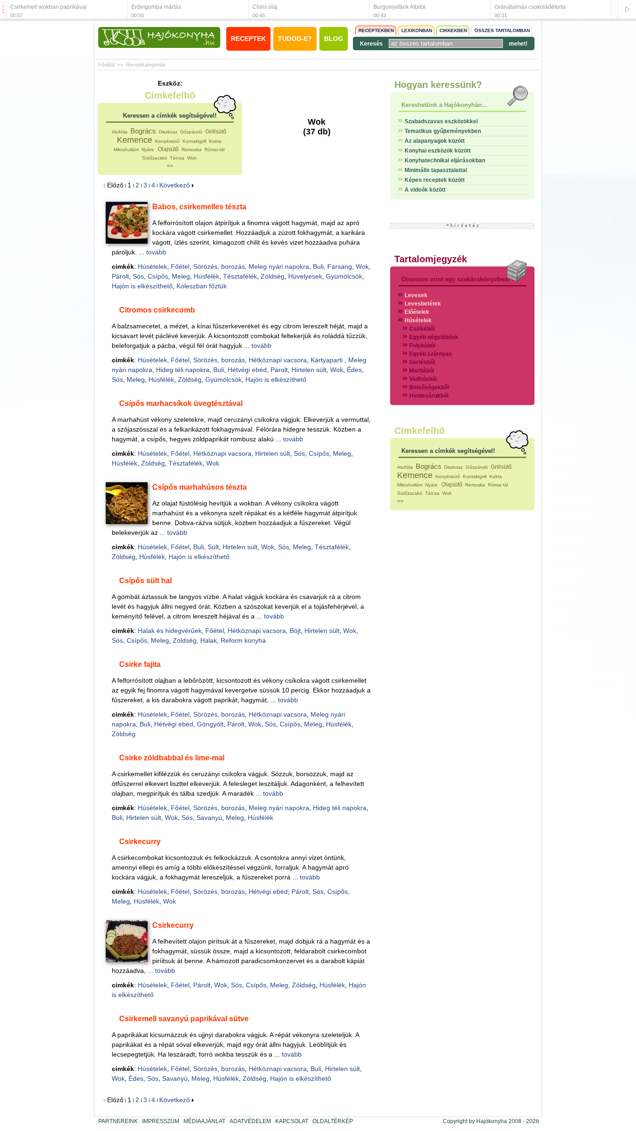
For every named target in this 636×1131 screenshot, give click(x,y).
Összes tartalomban (502, 30)
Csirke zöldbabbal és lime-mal (171, 758)
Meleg (181, 276)
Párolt (120, 276)
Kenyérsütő (167, 141)
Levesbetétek (423, 303)
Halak (208, 640)
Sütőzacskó (154, 157)
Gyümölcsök (344, 276)
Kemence (134, 140)
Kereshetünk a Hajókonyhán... (444, 104)
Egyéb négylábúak (433, 337)
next (614, 9)
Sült (213, 547)
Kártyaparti (328, 360)
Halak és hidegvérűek (170, 630)
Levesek (416, 295)
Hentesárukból (428, 396)
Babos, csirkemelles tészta (199, 207)
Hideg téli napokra (183, 369)
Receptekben (376, 30)
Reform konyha (243, 640)
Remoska (192, 149)
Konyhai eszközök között (438, 150)
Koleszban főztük (201, 286)
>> (170, 166)
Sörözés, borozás (219, 266)
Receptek (248, 38)
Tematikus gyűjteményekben (443, 131)
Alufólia (120, 131)
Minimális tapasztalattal (436, 170)
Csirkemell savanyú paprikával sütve (184, 1019)
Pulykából (422, 345)
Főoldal (106, 64)
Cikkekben (453, 30)
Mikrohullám (126, 149)
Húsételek (152, 266)
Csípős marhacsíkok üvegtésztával (181, 403)
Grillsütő (215, 131)
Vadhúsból (423, 379)
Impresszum (160, 1121)
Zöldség (272, 276)
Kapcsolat (291, 1121)
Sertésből (422, 362)
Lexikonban (416, 30)
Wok (191, 157)
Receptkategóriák (146, 64)
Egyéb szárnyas (430, 354)
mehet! (518, 43)
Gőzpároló (191, 131)
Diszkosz (168, 131)
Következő (175, 185)
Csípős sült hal (145, 581)
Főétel (180, 266)
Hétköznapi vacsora (278, 360)
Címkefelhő (170, 95)
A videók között (425, 189)
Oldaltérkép (332, 1121)
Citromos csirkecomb (157, 310)
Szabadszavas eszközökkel (441, 121)
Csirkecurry (140, 841)
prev (3, 9)
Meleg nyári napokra (279, 266)
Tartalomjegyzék (430, 259)
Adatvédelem (250, 1121)
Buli (318, 266)
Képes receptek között (435, 180)
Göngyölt (210, 724)
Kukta (215, 141)
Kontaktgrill (194, 141)
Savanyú (209, 817)
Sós (138, 276)
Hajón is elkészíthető (142, 286)
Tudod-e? (295, 38)
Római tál (214, 149)
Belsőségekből (429, 387)
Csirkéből (422, 329)
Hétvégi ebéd (247, 369)
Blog (333, 38)
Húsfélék (206, 276)
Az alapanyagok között (435, 141)
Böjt (295, 630)
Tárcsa (177, 157)
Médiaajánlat (204, 1121)
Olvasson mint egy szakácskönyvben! (455, 279)
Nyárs (148, 149)
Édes (354, 369)
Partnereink (118, 1121)
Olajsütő (168, 149)
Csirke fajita (140, 664)
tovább (156, 252)
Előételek (417, 312)
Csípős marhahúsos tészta (199, 487)
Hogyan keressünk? (438, 85)
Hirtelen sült (308, 369)
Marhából (421, 370)
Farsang (339, 266)
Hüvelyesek (305, 276)
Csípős (158, 276)
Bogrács (143, 131)
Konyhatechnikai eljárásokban (445, 160)
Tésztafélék (240, 276)
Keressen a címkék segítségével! (170, 115)
